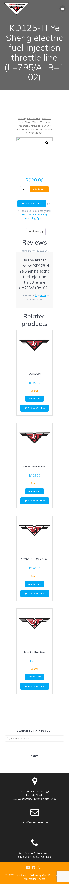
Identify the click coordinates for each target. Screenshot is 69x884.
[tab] (36, 231)
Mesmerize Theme (34, 878)
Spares (41, 218)
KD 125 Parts (33, 118)
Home (21, 118)
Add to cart (39, 189)
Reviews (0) (35, 231)
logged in (40, 295)
